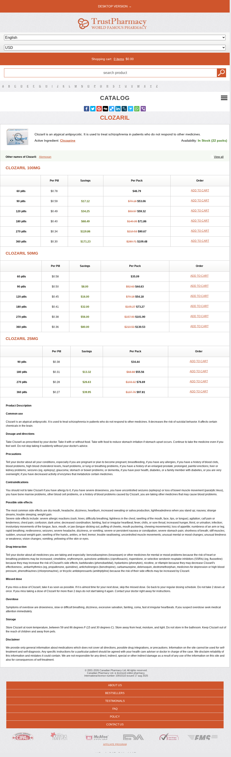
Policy (115, 716)
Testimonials (115, 701)
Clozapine (67, 140)
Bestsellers (114, 693)
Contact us (115, 724)
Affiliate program (115, 744)
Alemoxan (45, 156)
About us (115, 685)
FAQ (115, 708)
